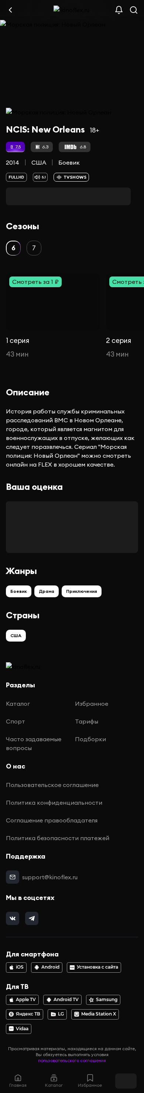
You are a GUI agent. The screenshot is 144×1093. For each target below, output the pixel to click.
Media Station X (98, 1014)
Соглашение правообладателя (51, 820)
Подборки (90, 739)
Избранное (91, 703)
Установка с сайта (97, 967)
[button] (13, 248)
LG (61, 1014)
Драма (46, 591)
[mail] (12, 877)
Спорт (15, 721)
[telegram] (31, 918)
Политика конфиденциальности (54, 802)
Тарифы (86, 721)
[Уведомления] (118, 10)
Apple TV (26, 999)
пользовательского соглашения (72, 1060)
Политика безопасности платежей (57, 838)
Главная (18, 1085)
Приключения (81, 591)
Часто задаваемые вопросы (33, 743)
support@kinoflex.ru (50, 877)
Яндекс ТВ (28, 1014)
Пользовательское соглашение (52, 784)
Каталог (18, 703)
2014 (12, 162)
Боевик (69, 162)
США (38, 162)
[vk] (12, 918)
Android (50, 967)
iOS (20, 967)
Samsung (106, 999)
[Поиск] (133, 10)
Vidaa (22, 1028)
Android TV (66, 999)
